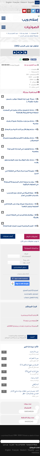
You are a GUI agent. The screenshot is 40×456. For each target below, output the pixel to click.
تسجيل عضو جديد (31, 294)
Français (16, 2)
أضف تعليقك (8, 236)
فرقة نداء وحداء (34, 380)
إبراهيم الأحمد (35, 387)
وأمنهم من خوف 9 (30, 321)
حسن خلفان (35, 396)
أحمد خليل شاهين (34, 361)
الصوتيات (32, 27)
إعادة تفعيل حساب (31, 297)
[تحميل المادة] (18, 52)
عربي (37, 2)
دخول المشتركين (20, 267)
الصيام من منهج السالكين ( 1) (29, 365)
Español (31, 2)
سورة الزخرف (34, 352)
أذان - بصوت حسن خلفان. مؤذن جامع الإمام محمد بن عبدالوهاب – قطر (25, 392)
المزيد (32, 337)
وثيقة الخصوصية (31, 444)
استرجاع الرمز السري (30, 290)
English (9, 2)
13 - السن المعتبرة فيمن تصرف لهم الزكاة (19, 226)
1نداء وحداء (35, 378)
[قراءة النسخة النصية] (25, 52)
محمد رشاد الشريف (34, 354)
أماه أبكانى (35, 385)
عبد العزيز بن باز (34, 374)
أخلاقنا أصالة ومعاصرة (29, 315)
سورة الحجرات (34, 358)
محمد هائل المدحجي (33, 367)
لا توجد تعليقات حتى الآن (30, 241)
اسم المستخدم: (26, 255)
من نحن (5, 444)
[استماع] (21, 52)
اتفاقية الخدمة (20, 444)
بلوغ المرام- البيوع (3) (32, 371)
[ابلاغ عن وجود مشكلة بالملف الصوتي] (14, 52)
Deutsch (24, 2)
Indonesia (35, 6)
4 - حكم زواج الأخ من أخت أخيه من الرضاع (20, 129)
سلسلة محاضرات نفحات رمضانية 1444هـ (22, 326)
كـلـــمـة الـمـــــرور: (26, 261)
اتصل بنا (11, 444)
